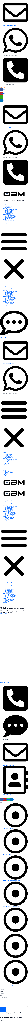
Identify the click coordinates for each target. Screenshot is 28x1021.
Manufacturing (8, 211)
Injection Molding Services (11, 209)
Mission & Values (9, 221)
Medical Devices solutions (11, 216)
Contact (5, 223)
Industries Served (7, 214)
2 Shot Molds (8, 205)
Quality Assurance (9, 212)
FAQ (5, 225)
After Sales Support (9, 213)
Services (5, 208)
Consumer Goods (9, 218)
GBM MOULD (4, 683)
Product (5, 203)
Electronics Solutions (10, 217)
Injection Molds (8, 204)
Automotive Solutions (10, 215)
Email (1, 995)
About (4, 219)
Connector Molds (9, 207)
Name (1, 987)
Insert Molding (8, 206)
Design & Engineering (10, 210)
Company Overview (9, 220)
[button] (14, 255)
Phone (1, 991)
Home (4, 202)
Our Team (7, 222)
